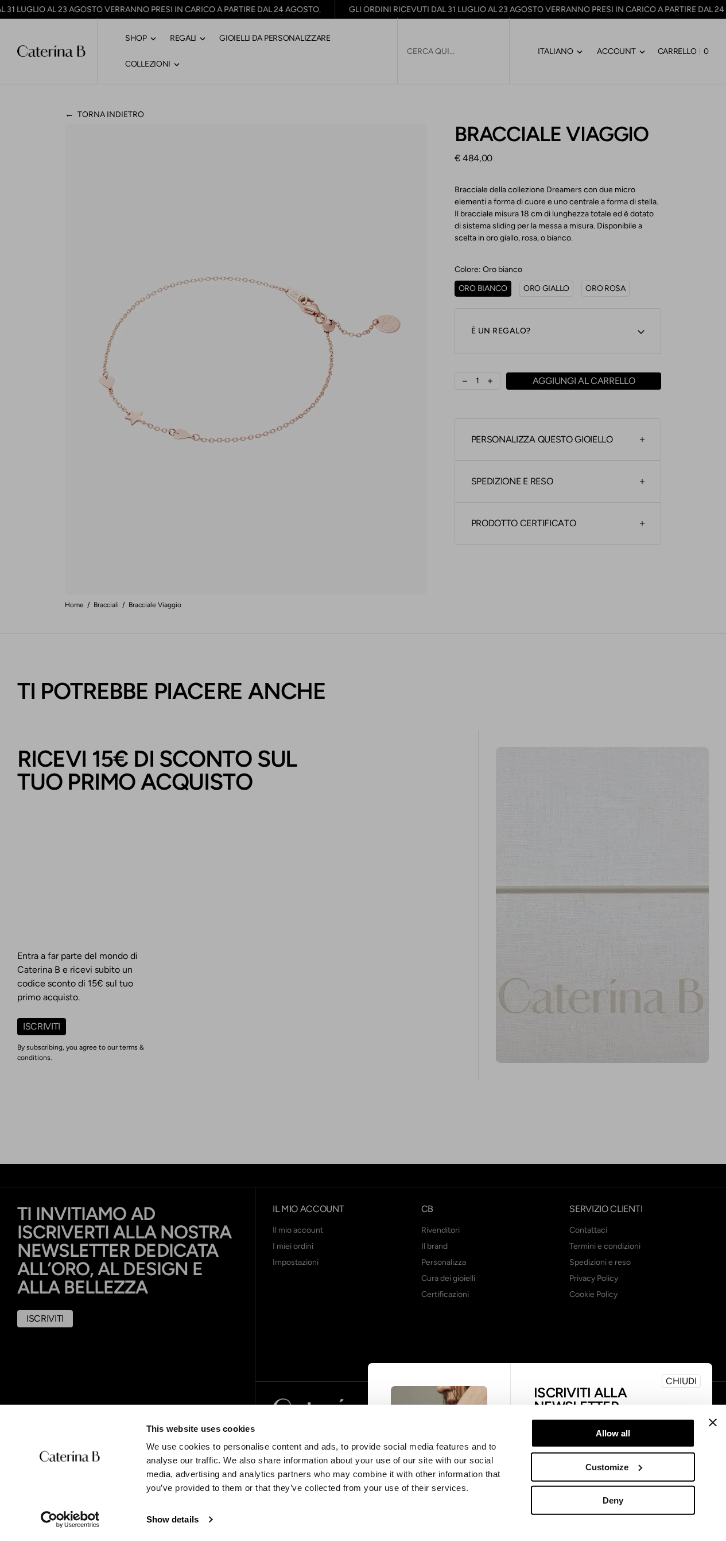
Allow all (613, 1433)
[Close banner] (713, 1423)
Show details (172, 1519)
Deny (613, 1500)
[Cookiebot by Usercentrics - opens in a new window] (70, 1519)
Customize (606, 1466)
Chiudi (681, 1381)
